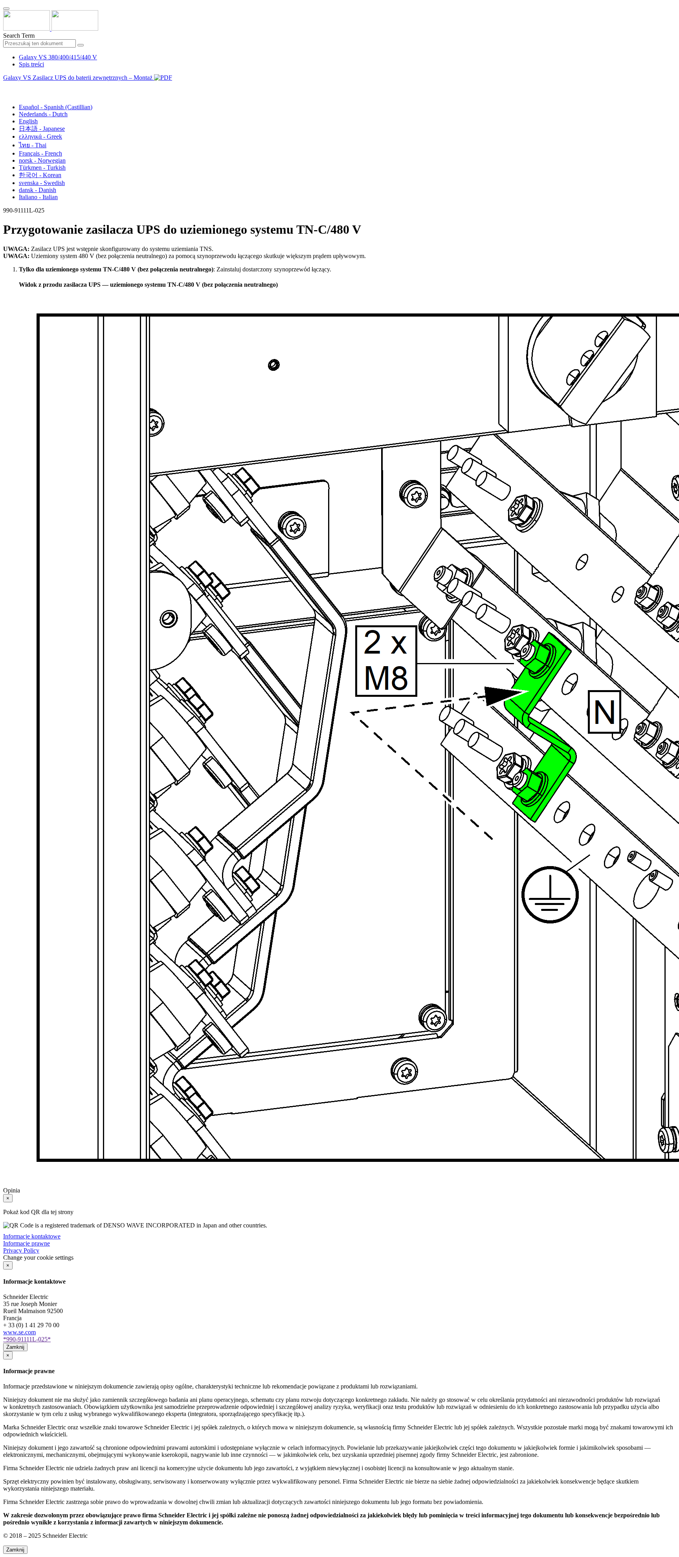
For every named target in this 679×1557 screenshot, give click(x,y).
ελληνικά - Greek (40, 136)
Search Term (19, 35)
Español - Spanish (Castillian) (55, 107)
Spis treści (31, 64)
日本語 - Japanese (42, 128)
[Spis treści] (6, 86)
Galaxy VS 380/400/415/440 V (58, 57)
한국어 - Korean (40, 175)
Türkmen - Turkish (42, 167)
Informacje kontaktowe (32, 1236)
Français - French (40, 153)
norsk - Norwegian (42, 160)
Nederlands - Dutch (43, 114)
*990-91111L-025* (27, 1339)
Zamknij (15, 1347)
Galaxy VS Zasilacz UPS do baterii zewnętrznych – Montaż (78, 77)
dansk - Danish (37, 190)
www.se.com (19, 1332)
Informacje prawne (26, 1243)
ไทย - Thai (32, 145)
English (28, 121)
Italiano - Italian (38, 197)
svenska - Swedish (42, 183)
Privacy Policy (21, 1250)
